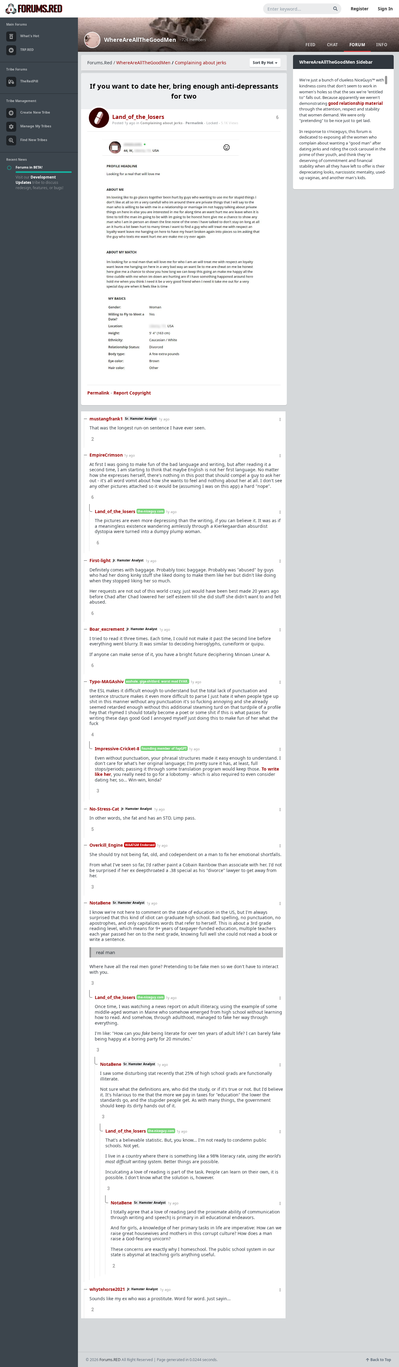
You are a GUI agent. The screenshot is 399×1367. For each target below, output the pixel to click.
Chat (332, 44)
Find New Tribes (33, 139)
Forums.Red (99, 63)
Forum (357, 44)
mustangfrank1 (106, 419)
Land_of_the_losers (138, 116)
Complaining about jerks (200, 63)
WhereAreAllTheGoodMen (140, 39)
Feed (310, 44)
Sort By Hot (263, 62)
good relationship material (355, 103)
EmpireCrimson (106, 455)
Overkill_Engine (106, 845)
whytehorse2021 (107, 1289)
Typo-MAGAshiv (106, 681)
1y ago (164, 419)
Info (381, 44)
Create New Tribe (35, 112)
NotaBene (100, 903)
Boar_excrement (106, 629)
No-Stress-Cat (104, 809)
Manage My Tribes (35, 126)
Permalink (194, 122)
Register (359, 9)
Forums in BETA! (29, 167)
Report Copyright (132, 393)
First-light (100, 560)
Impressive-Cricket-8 (117, 749)
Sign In (385, 9)
